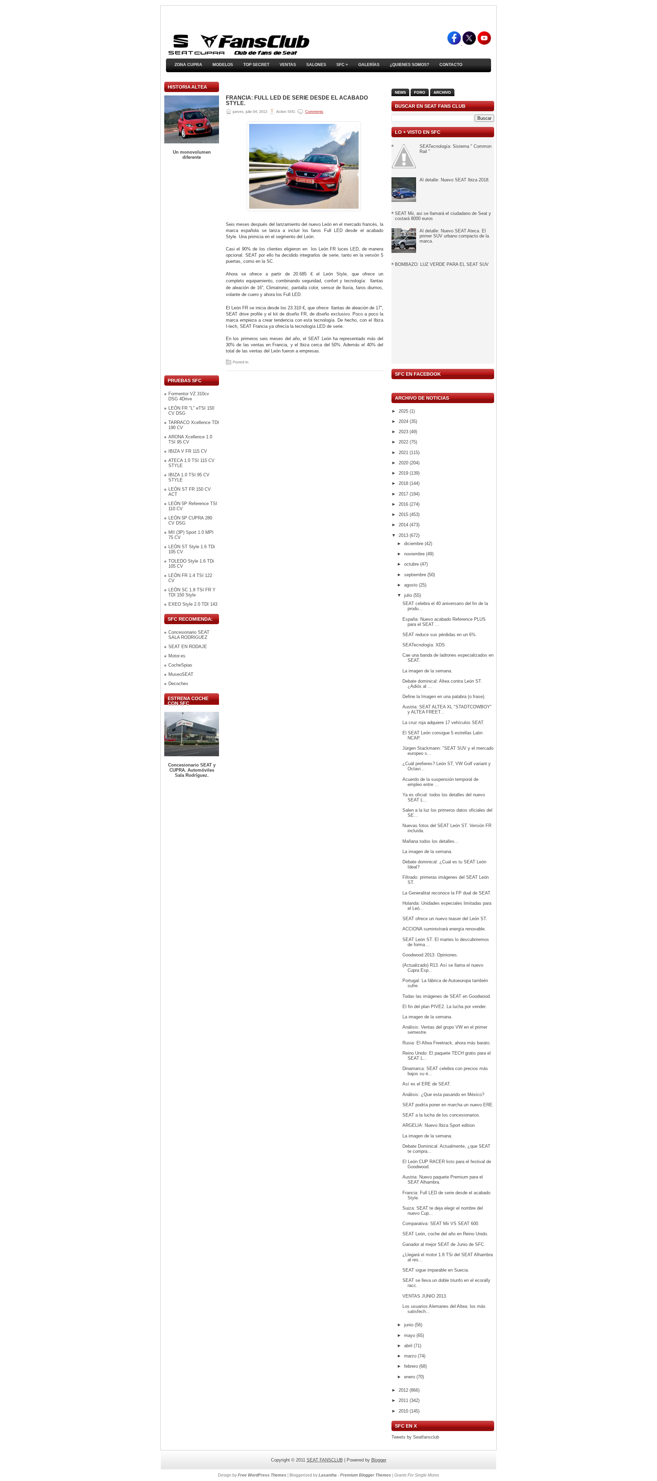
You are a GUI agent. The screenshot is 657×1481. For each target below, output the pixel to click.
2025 (404, 411)
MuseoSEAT (180, 674)
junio (409, 1324)
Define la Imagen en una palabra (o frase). (444, 696)
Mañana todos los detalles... (430, 841)
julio (408, 595)
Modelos (222, 64)
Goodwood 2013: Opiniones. (430, 954)
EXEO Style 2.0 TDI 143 (192, 604)
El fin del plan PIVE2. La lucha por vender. (444, 1006)
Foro (419, 92)
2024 (404, 421)
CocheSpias (180, 665)
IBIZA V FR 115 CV (187, 451)
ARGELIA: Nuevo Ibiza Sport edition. (439, 1125)
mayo (410, 1335)
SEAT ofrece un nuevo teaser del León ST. (444, 918)
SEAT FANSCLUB (325, 1460)
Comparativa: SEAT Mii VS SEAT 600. (440, 1223)
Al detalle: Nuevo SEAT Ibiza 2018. (455, 179)
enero (410, 1376)
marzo (411, 1355)
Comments (314, 112)
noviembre (415, 553)
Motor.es (176, 655)
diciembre (414, 543)
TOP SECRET (256, 64)
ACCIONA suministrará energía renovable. (444, 928)
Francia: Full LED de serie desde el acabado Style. (297, 100)
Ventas (288, 64)
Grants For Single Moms (416, 1475)
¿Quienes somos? (409, 64)
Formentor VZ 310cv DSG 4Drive (188, 396)
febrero (411, 1366)
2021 (404, 452)
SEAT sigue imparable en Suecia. (435, 1270)
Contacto (450, 64)
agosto (411, 585)
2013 (404, 535)
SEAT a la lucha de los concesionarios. (441, 1115)
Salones (316, 64)
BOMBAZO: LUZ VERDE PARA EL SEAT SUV (442, 264)
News (400, 92)
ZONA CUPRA (188, 64)
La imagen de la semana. (427, 670)
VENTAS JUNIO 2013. (424, 1296)
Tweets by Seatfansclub (415, 1437)
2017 (404, 494)
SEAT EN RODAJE (187, 646)
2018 (404, 483)
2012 (404, 1390)
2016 (404, 504)
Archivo (442, 92)
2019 (404, 473)
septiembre (415, 574)
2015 (404, 514)
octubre (412, 564)
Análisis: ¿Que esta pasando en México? (443, 1094)
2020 (404, 462)
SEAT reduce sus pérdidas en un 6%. (439, 634)
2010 (404, 1411)
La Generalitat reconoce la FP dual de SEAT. (446, 893)
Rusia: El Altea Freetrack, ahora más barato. (446, 1042)
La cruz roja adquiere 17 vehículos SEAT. (443, 722)
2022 (404, 442)
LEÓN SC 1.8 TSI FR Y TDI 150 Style (192, 592)
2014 (404, 524)
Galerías (368, 64)
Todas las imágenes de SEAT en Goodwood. (446, 996)
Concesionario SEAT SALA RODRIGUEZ (188, 635)
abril (409, 1345)
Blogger (378, 1460)
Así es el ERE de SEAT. (426, 1083)
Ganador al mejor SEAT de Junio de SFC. (443, 1244)
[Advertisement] (191, 267)
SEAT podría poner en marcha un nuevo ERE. (448, 1104)
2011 (404, 1400)
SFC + (342, 64)
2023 (404, 431)
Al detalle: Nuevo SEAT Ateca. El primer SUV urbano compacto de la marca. (454, 236)
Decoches (178, 683)
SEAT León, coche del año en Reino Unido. (445, 1233)
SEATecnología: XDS (423, 644)
